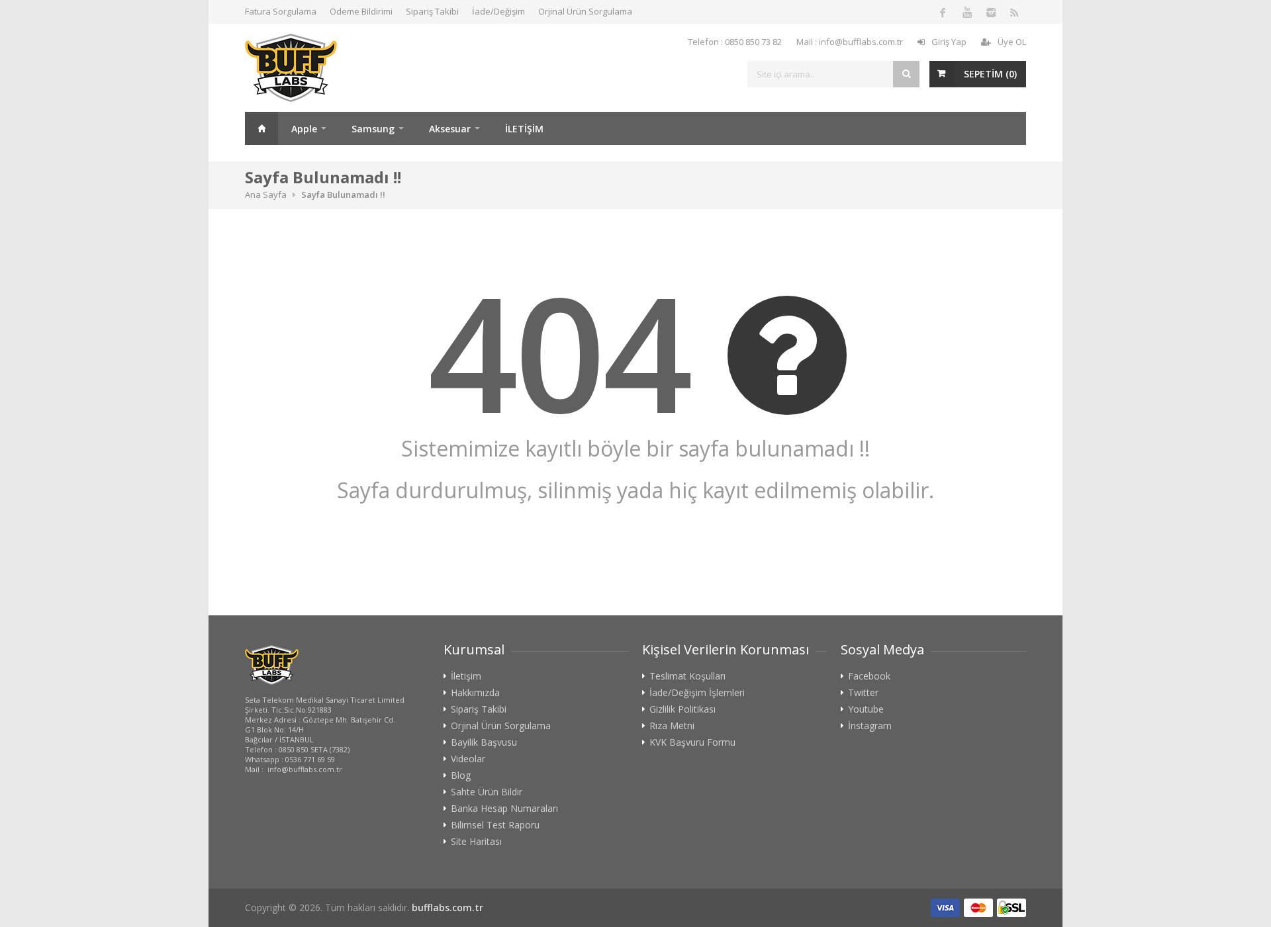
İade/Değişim (498, 11)
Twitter (863, 693)
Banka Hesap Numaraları (504, 809)
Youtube (866, 709)
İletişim (466, 676)
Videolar (468, 759)
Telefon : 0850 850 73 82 (735, 42)
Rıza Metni (671, 726)
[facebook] (943, 12)
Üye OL (1012, 42)
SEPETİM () (990, 73)
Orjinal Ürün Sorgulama (585, 11)
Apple (304, 128)
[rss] (1014, 12)
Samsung (373, 128)
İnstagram (870, 726)
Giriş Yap (948, 42)
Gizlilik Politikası (682, 709)
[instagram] (990, 12)
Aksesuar (450, 128)
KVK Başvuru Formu (692, 742)
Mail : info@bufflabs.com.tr (849, 42)
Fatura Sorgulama (280, 11)
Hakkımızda (475, 693)
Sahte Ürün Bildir (486, 792)
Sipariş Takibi (432, 11)
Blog (461, 775)
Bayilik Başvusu (484, 742)
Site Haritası (476, 842)
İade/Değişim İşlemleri (697, 693)
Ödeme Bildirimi (361, 11)
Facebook (869, 676)
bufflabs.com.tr (447, 907)
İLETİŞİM (524, 128)
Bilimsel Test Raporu (495, 825)
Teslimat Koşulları (687, 676)
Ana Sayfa (261, 128)
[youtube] (966, 12)
